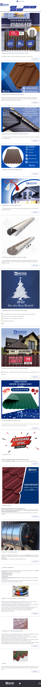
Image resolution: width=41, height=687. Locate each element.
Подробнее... (36, 58)
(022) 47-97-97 (21, 1)
